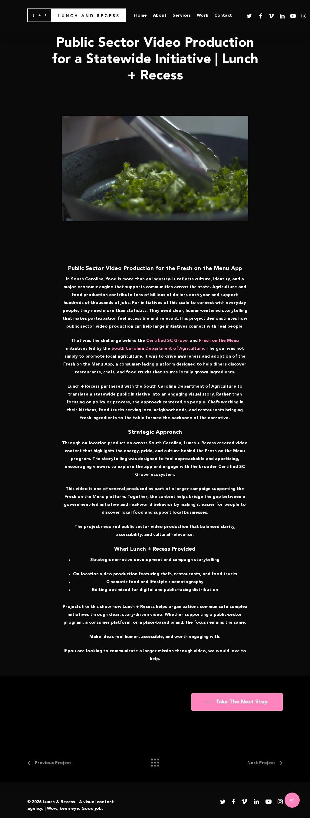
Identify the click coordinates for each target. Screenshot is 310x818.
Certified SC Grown (167, 341)
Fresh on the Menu (219, 341)
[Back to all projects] (155, 761)
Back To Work (155, 105)
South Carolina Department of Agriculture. (158, 348)
